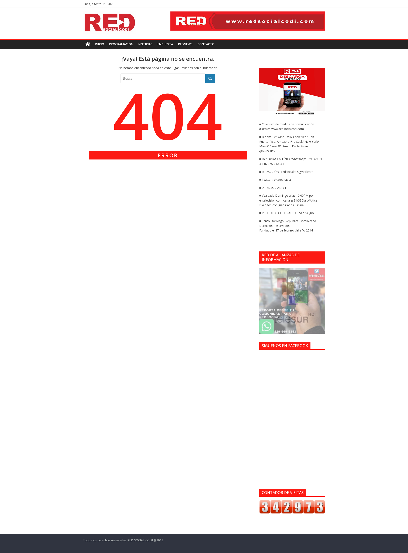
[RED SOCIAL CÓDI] (87, 44)
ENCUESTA (165, 44)
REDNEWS (185, 44)
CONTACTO (205, 44)
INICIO (99, 44)
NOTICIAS (145, 44)
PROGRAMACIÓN (121, 44)
